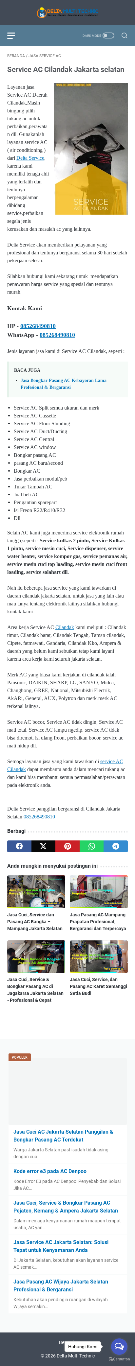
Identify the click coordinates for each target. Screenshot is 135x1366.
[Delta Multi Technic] (67, 12)
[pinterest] (67, 846)
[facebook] (19, 846)
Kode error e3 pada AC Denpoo (50, 1171)
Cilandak (64, 627)
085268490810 (38, 326)
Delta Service (30, 158)
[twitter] (43, 846)
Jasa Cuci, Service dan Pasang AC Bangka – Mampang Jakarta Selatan (35, 921)
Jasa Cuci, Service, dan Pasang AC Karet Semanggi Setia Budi (98, 986)
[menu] (15, 35)
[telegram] (116, 846)
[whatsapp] (92, 846)
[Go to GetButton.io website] (119, 1359)
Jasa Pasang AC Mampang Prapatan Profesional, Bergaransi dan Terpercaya (98, 921)
